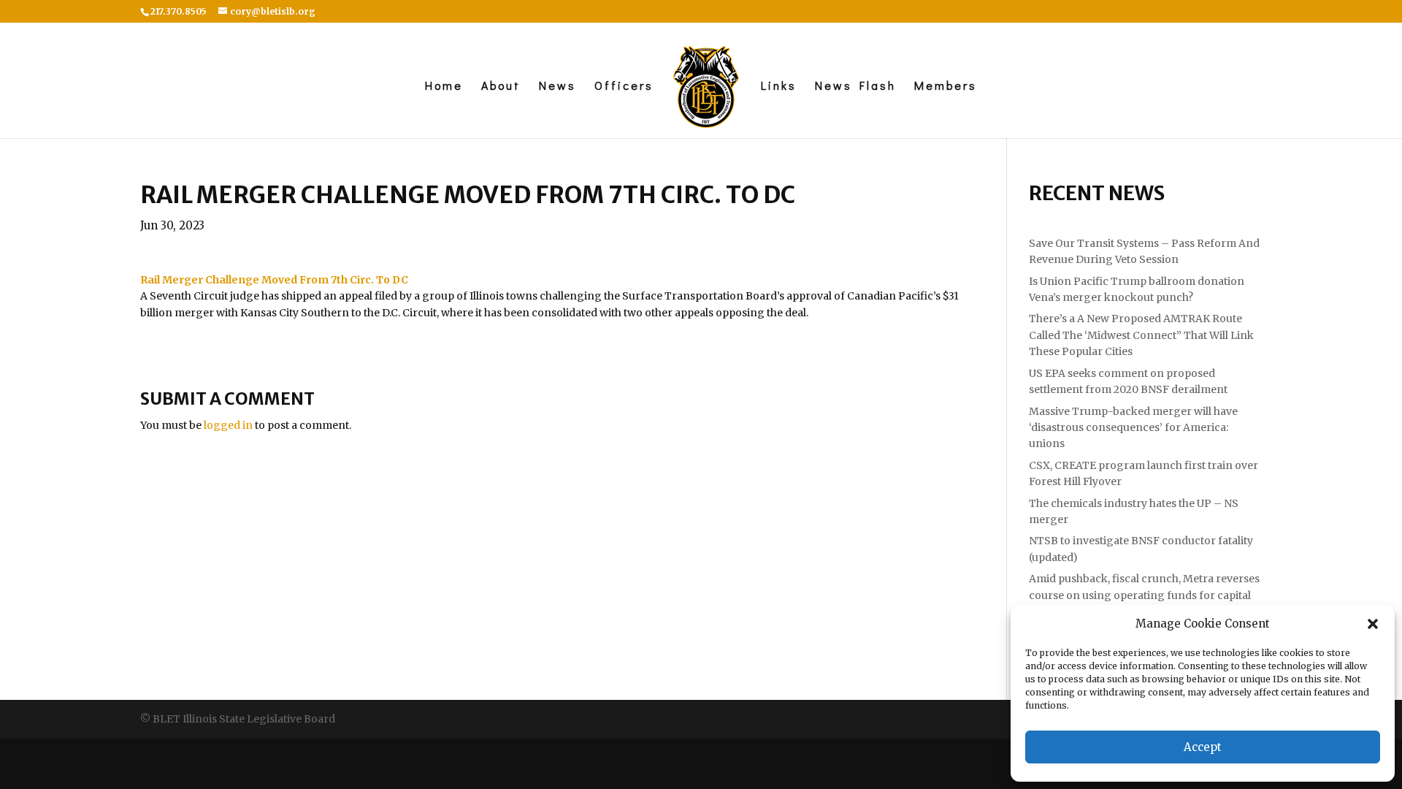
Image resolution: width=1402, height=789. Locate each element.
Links (779, 86)
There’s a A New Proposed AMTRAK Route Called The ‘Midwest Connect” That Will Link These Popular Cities (1141, 335)
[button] (1372, 624)
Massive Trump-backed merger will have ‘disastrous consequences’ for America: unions (1133, 428)
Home (444, 86)
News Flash (855, 86)
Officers (624, 86)
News (557, 86)
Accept (1203, 747)
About (501, 86)
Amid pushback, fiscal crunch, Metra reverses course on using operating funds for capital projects (1144, 595)
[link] (274, 279)
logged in (228, 425)
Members (945, 86)
